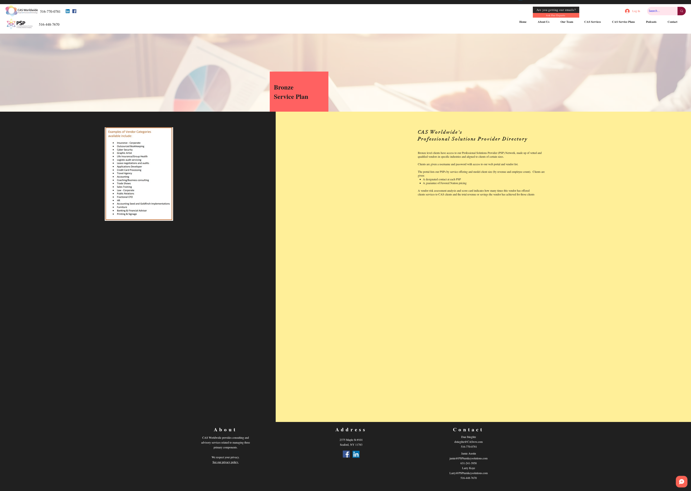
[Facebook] (74, 11)
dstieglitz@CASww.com (468, 442)
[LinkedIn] (68, 11)
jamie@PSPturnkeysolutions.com (468, 458)
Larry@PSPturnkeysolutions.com (469, 473)
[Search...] (682, 11)
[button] (546, 22)
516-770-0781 (469, 446)
